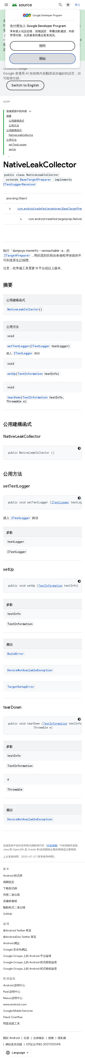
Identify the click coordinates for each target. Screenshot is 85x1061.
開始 (42, 59)
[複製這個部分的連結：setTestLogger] (34, 486)
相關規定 (8, 882)
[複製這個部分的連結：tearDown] (25, 707)
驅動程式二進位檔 (14, 907)
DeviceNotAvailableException (29, 670)
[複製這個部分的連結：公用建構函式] (36, 424)
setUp (11, 374)
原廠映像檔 (10, 901)
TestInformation (30, 374)
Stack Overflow (13, 1017)
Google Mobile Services (18, 1011)
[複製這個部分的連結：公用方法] (26, 474)
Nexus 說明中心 (13, 998)
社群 (26, 1038)
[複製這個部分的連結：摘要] (17, 285)
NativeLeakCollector (23, 309)
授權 (51, 1038)
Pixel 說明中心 (11, 991)
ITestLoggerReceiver (19, 184)
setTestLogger (18, 346)
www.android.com (15, 1004)
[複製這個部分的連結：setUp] (18, 569)
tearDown (14, 397)
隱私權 (62, 1038)
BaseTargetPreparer (35, 179)
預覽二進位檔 (11, 894)
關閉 (42, 46)
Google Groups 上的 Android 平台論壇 (27, 956)
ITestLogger (40, 346)
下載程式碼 (10, 888)
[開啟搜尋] (60, 4)
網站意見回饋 (14, 1044)
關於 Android (11, 1038)
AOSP (6, 101)
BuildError (15, 654)
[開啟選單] (6, 5)
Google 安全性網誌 (15, 949)
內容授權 (52, 845)
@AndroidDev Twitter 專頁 (19, 937)
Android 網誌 (11, 943)
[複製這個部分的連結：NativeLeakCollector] (44, 436)
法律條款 (38, 1038)
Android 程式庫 (12, 875)
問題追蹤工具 (11, 1023)
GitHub (7, 914)
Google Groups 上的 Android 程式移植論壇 (30, 968)
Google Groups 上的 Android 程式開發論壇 (30, 962)
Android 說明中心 (14, 985)
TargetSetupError (20, 687)
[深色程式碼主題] (79, 448)
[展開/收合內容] (30, 111)
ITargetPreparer (17, 255)
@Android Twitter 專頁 (17, 930)
